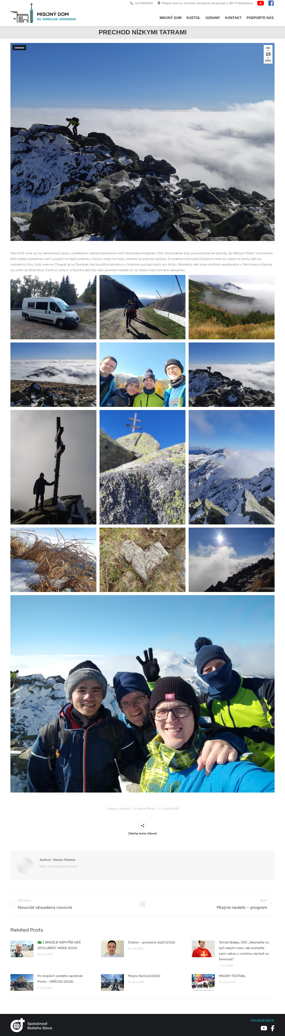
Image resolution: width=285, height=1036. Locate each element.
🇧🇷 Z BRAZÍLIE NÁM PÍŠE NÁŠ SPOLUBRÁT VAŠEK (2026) (59, 945)
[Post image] (21, 949)
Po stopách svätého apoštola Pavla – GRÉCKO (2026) (60, 978)
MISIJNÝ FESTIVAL (232, 976)
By (144, 808)
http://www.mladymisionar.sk (59, 866)
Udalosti (19, 47)
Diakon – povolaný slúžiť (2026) (151, 942)
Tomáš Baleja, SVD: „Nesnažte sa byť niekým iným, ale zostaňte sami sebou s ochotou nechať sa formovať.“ (244, 950)
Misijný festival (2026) (144, 976)
